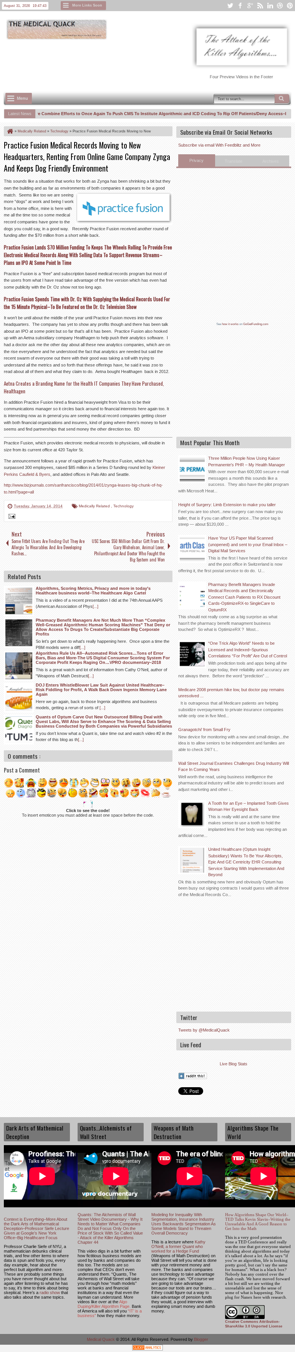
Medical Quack (101, 1339)
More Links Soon (87, 5)
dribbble (280, 5)
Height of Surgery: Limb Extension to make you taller (227, 504)
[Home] (9, 131)
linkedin (270, 5)
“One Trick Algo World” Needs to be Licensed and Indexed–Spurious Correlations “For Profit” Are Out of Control (247, 649)
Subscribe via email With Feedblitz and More (219, 145)
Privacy (196, 160)
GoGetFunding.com (255, 324)
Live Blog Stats (233, 1063)
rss (260, 5)
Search (282, 98)
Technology (123, 506)
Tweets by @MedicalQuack (204, 1030)
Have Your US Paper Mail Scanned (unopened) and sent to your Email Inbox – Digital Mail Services (247, 544)
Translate (233, 161)
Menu (22, 98)
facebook (240, 5)
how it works (230, 324)
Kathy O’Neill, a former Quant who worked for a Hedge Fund (178, 1246)
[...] (95, 606)
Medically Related (95, 506)
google (250, 5)
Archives (270, 161)
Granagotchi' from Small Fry (204, 729)
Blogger (201, 1339)
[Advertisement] (143, 62)
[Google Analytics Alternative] (147, 1349)
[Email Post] (10, 517)
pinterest (290, 5)
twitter (230, 5)
